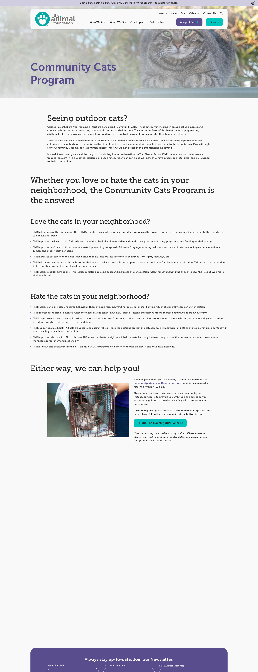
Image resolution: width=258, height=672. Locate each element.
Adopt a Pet (187, 22)
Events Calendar (190, 13)
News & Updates (168, 13)
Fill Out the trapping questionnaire (160, 423)
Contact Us (209, 13)
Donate (214, 22)
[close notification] (253, 3)
